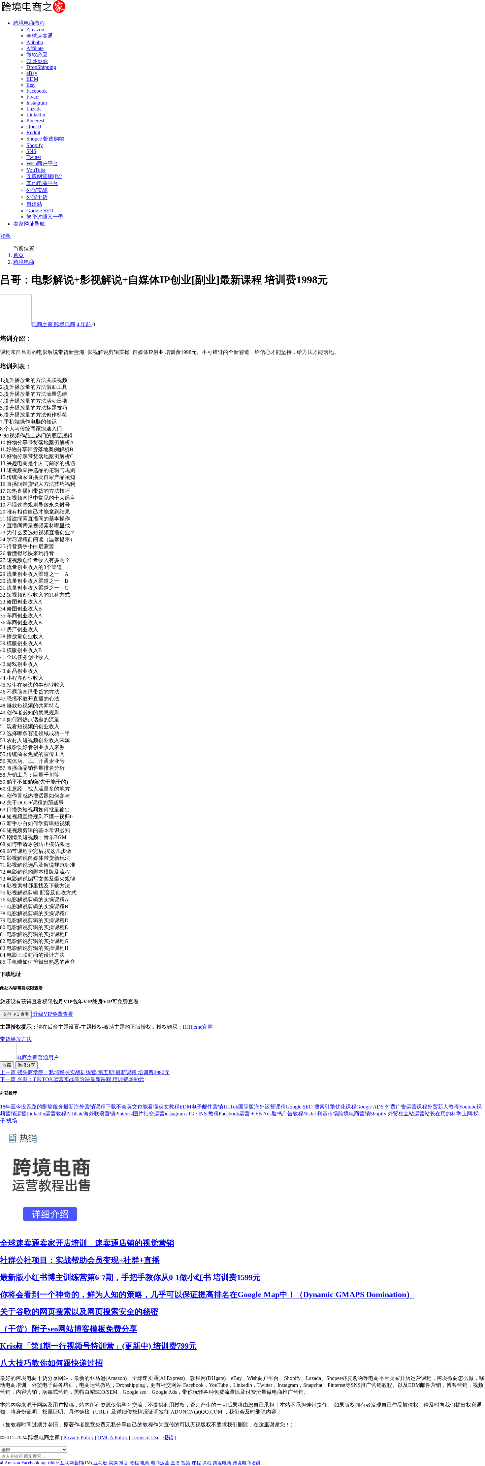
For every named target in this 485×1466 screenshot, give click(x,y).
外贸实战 (37, 190)
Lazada (34, 108)
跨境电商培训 (246, 1462)
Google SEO (39, 210)
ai (1, 1462)
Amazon (35, 29)
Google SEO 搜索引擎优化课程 (321, 1106)
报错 (168, 1437)
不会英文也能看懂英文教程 (147, 1106)
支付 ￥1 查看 (16, 1014)
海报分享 (26, 1065)
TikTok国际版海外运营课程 (254, 1106)
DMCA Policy (112, 1437)
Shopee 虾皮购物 (45, 138)
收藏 (7, 1065)
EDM (32, 79)
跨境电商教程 (29, 23)
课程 (196, 1462)
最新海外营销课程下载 (89, 1106)
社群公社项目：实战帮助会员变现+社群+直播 (80, 1260)
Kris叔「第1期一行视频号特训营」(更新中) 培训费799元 (98, 1346)
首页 (18, 255)
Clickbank (37, 61)
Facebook (36, 91)
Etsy (31, 85)
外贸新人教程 (443, 1106)
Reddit (33, 132)
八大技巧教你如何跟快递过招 (51, 1363)
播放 (16, 1039)
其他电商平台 (42, 183)
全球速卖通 (39, 36)
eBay (31, 73)
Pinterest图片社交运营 (140, 1113)
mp (44, 1462)
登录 (5, 236)
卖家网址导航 (29, 224)
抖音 (123, 1462)
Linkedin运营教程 (46, 1113)
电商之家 (43, 324)
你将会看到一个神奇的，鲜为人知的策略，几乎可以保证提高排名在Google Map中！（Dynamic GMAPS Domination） (207, 1294)
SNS (31, 151)
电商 (144, 1462)
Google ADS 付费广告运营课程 (391, 1106)
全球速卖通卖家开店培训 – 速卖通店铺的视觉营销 (87, 1243)
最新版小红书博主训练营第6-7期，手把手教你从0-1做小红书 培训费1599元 (130, 1277)
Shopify (34, 145)
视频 (185, 1462)
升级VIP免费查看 (52, 1014)
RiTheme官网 (198, 1027)
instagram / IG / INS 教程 (192, 1113)
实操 (113, 1462)
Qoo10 (33, 126)
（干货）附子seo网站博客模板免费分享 (68, 1329)
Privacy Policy (78, 1437)
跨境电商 (23, 262)
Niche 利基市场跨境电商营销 (336, 1113)
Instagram (36, 103)
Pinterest (35, 120)
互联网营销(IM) (44, 176)
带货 (5, 1039)
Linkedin (35, 114)
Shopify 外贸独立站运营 (397, 1113)
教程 (134, 1462)
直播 (175, 1462)
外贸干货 (37, 197)
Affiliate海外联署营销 (90, 1113)
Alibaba (34, 42)
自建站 (34, 204)
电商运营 (160, 1462)
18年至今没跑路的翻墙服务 (31, 1106)
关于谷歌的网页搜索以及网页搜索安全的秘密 (79, 1311)
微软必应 (37, 54)
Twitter (33, 157)
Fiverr (32, 97)
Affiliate (35, 48)
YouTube (36, 170)
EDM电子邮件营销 (201, 1106)
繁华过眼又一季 (44, 217)
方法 (26, 1039)
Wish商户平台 (42, 163)
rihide (53, 1462)
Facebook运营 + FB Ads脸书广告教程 (261, 1113)
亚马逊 (100, 1462)
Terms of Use (145, 1437)
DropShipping (41, 67)
